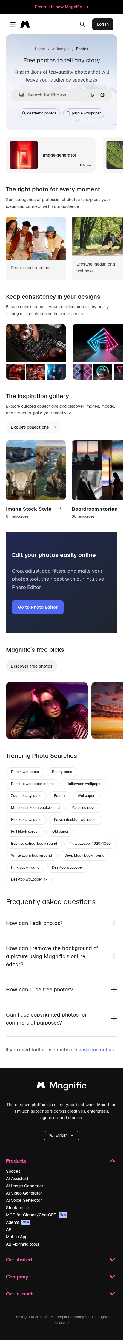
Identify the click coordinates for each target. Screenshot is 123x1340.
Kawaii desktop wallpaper (75, 819)
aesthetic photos (41, 113)
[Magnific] (61, 1086)
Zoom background (26, 795)
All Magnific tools (22, 1244)
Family (59, 795)
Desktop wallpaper (67, 867)
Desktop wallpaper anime (32, 783)
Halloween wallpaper (84, 783)
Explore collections (30, 427)
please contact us (94, 1050)
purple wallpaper (86, 113)
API (9, 1229)
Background (62, 771)
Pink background (25, 867)
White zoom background (31, 855)
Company (17, 1276)
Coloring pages (84, 807)
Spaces (13, 1171)
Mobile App (16, 1236)
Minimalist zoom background (35, 807)
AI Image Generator (24, 1186)
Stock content (19, 1207)
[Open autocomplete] (19, 95)
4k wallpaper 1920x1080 (90, 843)
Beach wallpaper (25, 771)
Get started (19, 1259)
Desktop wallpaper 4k (29, 879)
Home (40, 49)
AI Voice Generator (24, 1200)
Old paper (60, 831)
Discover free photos (32, 666)
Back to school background (34, 843)
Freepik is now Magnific (58, 7)
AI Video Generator (24, 1193)
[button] (61, 1135)
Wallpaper (86, 795)
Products (16, 1160)
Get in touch (19, 1293)
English (61, 1135)
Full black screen (25, 831)
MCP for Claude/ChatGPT (36, 1215)
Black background (26, 819)
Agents (17, 1222)
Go (19, 727)
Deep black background (84, 855)
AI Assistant (17, 1178)
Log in (103, 24)
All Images (60, 49)
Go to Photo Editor (38, 607)
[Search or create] (82, 24)
